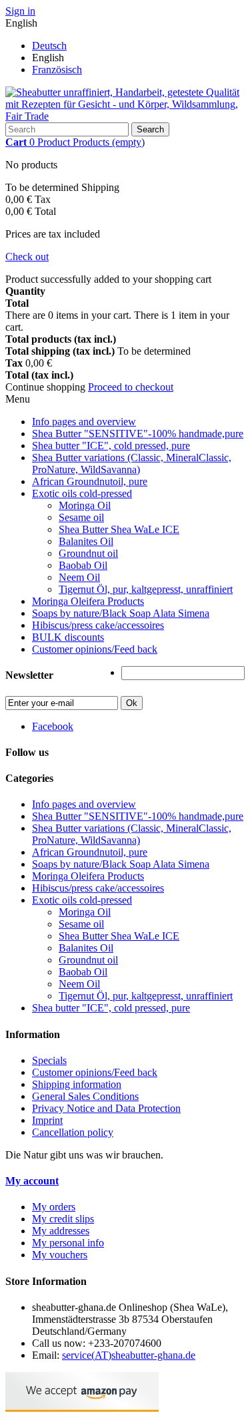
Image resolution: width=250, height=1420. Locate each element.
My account (32, 1180)
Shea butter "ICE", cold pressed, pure (111, 445)
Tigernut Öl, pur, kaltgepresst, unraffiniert (146, 589)
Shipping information (76, 1084)
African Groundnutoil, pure (89, 481)
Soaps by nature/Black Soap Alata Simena (120, 613)
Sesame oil (81, 517)
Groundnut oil (88, 553)
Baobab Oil (83, 565)
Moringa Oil (85, 505)
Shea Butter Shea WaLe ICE (119, 529)
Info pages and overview (84, 421)
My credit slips (63, 1218)
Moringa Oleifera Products (88, 601)
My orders (53, 1206)
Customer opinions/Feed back (94, 649)
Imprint (47, 1120)
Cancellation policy (72, 1132)
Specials (49, 1060)
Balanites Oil (86, 541)
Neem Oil (79, 577)
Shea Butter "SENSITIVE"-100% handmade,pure (137, 433)
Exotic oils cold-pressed (82, 493)
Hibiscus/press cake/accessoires (98, 625)
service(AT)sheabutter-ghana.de (128, 1355)
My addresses (60, 1230)
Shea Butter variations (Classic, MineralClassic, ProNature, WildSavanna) (131, 463)
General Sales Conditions (85, 1096)
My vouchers (59, 1254)
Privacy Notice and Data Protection (106, 1108)
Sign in (20, 11)
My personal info (68, 1242)
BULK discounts (68, 637)
